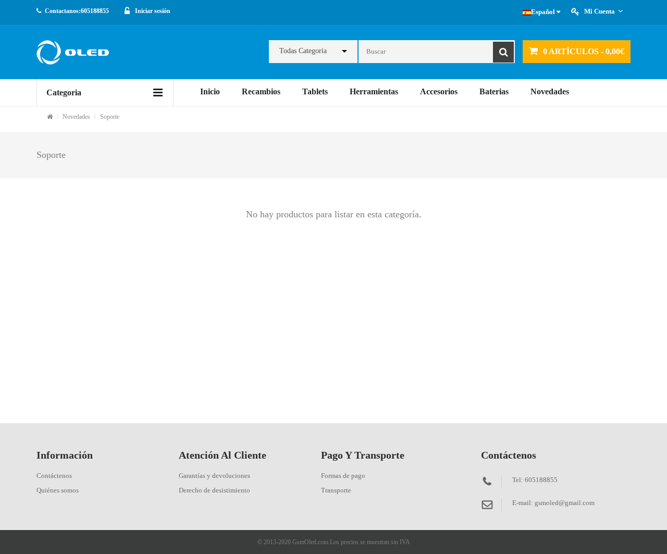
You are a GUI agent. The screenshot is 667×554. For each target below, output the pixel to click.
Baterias (494, 91)
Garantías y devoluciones (214, 475)
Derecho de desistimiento (214, 490)
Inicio (210, 91)
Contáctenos (54, 475)
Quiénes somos (57, 490)
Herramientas (374, 91)
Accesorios (439, 91)
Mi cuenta (599, 11)
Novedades (549, 91)
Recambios (261, 91)
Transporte (336, 490)
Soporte (109, 116)
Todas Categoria (303, 51)
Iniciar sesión (152, 11)
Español (544, 12)
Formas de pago (343, 475)
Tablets (315, 91)
